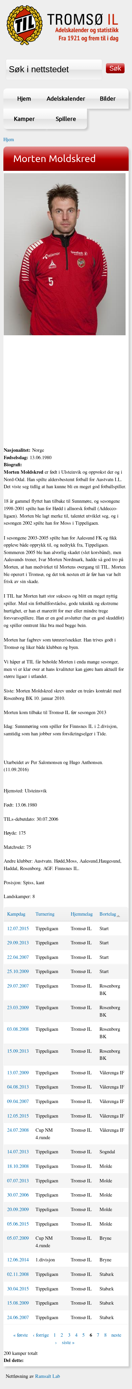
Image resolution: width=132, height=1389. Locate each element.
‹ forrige (41, 1335)
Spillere (66, 118)
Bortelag (108, 914)
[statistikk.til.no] (62, 45)
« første (20, 1335)
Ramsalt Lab (47, 1376)
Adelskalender (66, 98)
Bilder (108, 98)
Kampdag (16, 914)
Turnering (45, 914)
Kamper (24, 118)
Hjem (24, 98)
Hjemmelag (82, 914)
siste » (68, 1342)
